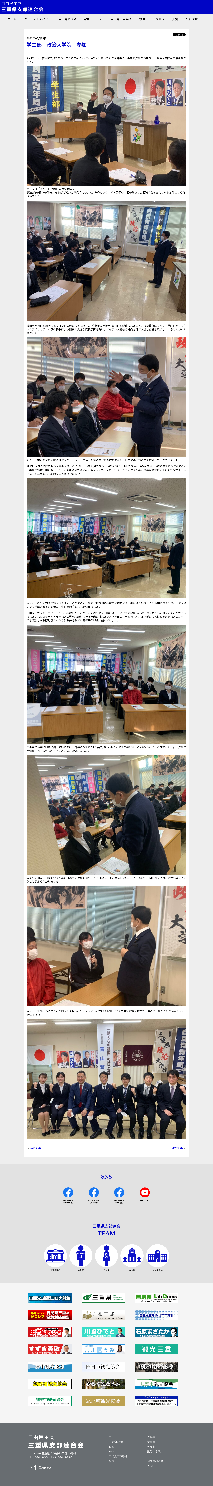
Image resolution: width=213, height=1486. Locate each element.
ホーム (12, 19)
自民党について (118, 1441)
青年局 (151, 1437)
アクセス (159, 19)
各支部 (151, 1446)
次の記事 (177, 1148)
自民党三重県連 (121, 19)
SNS (100, 19)
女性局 (151, 1441)
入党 (175, 19)
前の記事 (35, 1148)
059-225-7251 (41, 1457)
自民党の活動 (67, 19)
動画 (87, 19)
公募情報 (192, 19)
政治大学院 (154, 1451)
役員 (142, 19)
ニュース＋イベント (37, 19)
